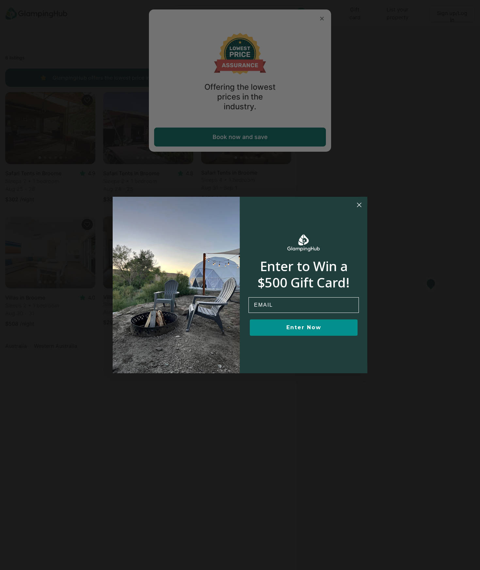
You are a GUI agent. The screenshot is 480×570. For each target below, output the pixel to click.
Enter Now (303, 327)
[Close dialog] (359, 205)
